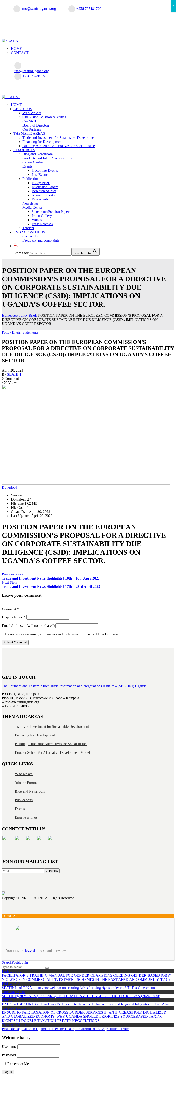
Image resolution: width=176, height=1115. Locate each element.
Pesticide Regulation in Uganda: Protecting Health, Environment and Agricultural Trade (65, 1029)
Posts (15, 962)
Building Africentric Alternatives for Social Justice (51, 744)
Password (9, 1055)
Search (7, 962)
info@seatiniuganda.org (38, 9)
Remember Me (17, 1064)
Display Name (13, 617)
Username (9, 1047)
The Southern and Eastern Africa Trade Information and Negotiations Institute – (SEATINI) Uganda (74, 686)
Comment (10, 609)
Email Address (14, 625)
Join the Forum (26, 783)
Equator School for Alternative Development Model (52, 752)
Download (9, 487)
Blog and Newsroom (30, 791)
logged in (31, 950)
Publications (24, 800)
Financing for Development (35, 735)
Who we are (24, 774)
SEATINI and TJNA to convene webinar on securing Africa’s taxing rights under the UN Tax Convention (78, 988)
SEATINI (14, 374)
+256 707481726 (88, 9)
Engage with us (26, 817)
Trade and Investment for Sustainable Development (52, 726)
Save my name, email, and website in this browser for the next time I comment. (64, 634)
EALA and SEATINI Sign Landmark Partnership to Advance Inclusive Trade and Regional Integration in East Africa (86, 1004)
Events (20, 809)
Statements (30, 332)
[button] (15, 246)
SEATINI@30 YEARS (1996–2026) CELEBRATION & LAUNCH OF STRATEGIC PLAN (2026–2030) (81, 996)
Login (23, 962)
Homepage (10, 315)
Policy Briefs (28, 315)
